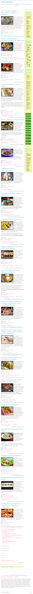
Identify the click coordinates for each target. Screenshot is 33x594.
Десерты (7, 187)
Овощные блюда (15, 424)
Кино (26, 130)
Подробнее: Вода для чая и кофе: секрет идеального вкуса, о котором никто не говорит (13, 355)
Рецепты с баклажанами (5, 425)
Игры (27, 128)
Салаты (7, 33)
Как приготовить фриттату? (11, 219)
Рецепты (11, 31)
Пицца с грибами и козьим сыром (11, 85)
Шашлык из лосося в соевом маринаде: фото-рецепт (11, 380)
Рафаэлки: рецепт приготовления (7, 169)
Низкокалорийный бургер (11, 455)
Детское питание (8, 376)
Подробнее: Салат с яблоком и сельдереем (17, 144)
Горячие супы (10, 57)
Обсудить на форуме (28, 138)
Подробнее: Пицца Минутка (19, 82)
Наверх (30, 592)
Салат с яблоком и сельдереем (12, 119)
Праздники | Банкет (17, 215)
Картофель (17, 296)
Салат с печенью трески (6, 539)
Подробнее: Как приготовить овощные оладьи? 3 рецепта (15, 299)
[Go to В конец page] (22, 564)
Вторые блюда (8, 212)
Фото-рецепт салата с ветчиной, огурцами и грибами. (9, 12)
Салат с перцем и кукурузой (6, 536)
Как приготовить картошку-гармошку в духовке (11, 358)
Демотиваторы (28, 124)
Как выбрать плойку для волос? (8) (28, 85)
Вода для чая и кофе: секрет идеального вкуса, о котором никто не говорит (12, 331)
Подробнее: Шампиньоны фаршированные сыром (16, 501)
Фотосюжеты (28, 116)
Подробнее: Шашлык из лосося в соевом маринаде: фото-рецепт (14, 402)
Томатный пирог (4, 532)
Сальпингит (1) (28, 79)
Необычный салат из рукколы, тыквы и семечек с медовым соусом (12, 538)
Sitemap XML (4, 576)
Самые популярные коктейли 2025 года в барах (12, 247)
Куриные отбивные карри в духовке (11, 194)
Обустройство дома (28, 57)
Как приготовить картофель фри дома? (8, 529)
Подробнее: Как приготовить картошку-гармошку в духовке (14, 377)
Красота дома (27, 47)
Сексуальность (28, 49)
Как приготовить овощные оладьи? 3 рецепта (10, 271)
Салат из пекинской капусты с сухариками (9, 533)
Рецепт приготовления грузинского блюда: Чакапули (12, 39)
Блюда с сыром (4, 80)
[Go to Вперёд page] (20, 564)
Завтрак (18, 473)
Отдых (27, 65)
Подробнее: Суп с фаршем (20, 166)
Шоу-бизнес (28, 132)
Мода (27, 64)
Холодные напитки (11, 265)
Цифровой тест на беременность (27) (28, 76)
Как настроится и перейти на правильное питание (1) (28, 82)
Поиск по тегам (5, 575)
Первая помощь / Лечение (27, 59)
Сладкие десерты (10, 189)
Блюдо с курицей (4, 214)
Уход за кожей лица (28, 62)
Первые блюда (8, 55)
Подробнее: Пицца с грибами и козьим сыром (16, 117)
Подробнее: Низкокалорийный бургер (18, 475)
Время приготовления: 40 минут (7, 424)
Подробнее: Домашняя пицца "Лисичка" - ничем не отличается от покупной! (13, 527)
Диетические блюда (5, 296)
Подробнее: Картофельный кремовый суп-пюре (16, 453)
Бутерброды (15, 473)
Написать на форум (28, 141)
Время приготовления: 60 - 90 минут (7, 114)
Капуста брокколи (11, 296)
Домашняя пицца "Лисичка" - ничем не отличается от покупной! (11, 505)
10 (18, 564)
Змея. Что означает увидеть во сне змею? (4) (28, 95)
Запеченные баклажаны (10, 404)
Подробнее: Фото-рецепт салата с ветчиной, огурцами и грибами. (13, 36)
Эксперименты (28, 121)
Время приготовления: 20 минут (13, 241)
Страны (27, 118)
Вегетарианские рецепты (10, 140)
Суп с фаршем (6, 147)
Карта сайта (16, 576)
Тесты (27, 126)
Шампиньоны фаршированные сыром (12, 478)
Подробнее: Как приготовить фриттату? (18, 244)
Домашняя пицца (17, 79)
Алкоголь (3, 266)
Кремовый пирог (4, 542)
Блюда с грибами (11, 79)
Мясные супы (15, 57)
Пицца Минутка (6, 61)
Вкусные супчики (4, 57)
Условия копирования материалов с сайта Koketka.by (18, 575)
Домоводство (28, 50)
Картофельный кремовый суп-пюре (12, 430)
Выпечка (3, 525)
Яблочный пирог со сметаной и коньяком (8, 541)
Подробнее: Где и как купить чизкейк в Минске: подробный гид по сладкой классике (13, 327)
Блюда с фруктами (4, 143)
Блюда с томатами (4, 79)
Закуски (7, 77)
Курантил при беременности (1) (28, 88)
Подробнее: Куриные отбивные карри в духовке (16, 217)
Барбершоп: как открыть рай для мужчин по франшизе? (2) (28, 99)
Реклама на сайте (10, 576)
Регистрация (28, 113)
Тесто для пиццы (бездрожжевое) (7, 530)
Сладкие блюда (4, 189)
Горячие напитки (4, 265)
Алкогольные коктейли (18, 265)
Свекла (21, 296)
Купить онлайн (27, 135)
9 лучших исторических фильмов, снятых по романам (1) (28, 104)
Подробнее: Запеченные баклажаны (18, 426)
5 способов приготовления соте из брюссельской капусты (11, 534)
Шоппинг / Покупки (28, 45)
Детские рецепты (4, 241)
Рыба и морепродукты (12, 399)
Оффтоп (27, 143)
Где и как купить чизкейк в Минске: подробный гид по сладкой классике (11, 303)
